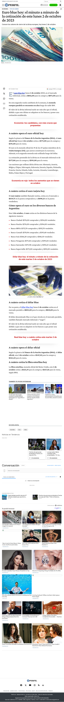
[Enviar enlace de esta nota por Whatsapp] (4, 98)
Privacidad (28, 691)
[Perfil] (32, 681)
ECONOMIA (5, 9)
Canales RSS (6, 691)
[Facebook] (21, 685)
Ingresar (45, 5)
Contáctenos (21, 691)
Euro (19, 429)
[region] (32, 485)
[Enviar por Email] (4, 103)
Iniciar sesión (50, 465)
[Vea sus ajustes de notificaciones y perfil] (60, 5)
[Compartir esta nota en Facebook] (4, 88)
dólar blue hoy (27, 307)
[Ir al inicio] (12, 5)
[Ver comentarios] (61, 9)
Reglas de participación (41, 691)
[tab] (9, 476)
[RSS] (39, 685)
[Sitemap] (43, 685)
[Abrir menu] (3, 5)
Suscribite (53, 5)
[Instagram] (34, 685)
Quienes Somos (13, 691)
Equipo (33, 691)
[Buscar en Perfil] (60, 1)
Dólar (25, 429)
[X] (25, 685)
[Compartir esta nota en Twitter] (4, 93)
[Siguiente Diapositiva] (61, 449)
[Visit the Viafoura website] (58, 505)
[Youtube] (30, 685)
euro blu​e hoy (19, 93)
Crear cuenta (58, 465)
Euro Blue (12, 429)
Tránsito (50, 691)
